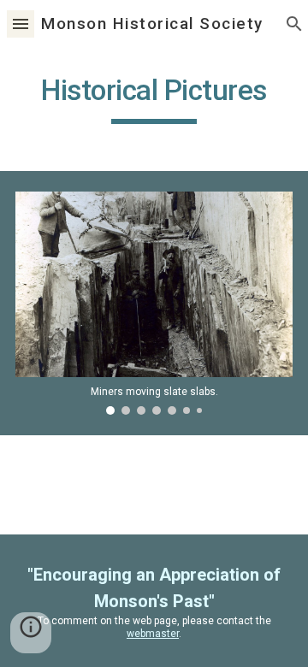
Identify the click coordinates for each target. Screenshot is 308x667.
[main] (154, 98)
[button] (20, 23)
